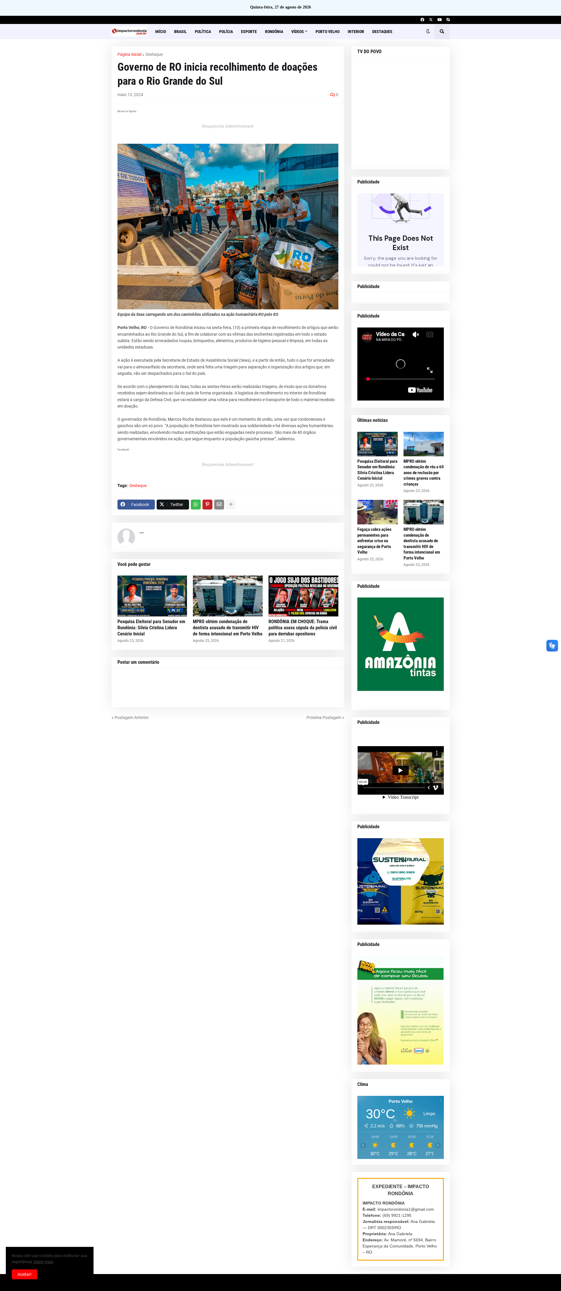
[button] (428, 31)
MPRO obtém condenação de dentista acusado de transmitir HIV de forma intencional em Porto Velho (227, 628)
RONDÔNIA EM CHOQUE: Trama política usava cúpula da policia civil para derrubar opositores (303, 628)
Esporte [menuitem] (249, 31)
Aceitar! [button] (25, 1274)
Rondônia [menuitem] (274, 31)
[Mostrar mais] (231, 505)
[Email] (219, 505)
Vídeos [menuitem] (297, 31)
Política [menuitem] (203, 31)
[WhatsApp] (196, 505)
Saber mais (43, 1261)
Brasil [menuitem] (180, 31)
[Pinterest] (207, 505)
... (141, 531)
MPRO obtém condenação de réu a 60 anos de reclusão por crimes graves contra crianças (424, 473)
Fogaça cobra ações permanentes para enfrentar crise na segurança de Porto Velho (374, 541)
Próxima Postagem (324, 717)
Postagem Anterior (132, 717)
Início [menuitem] (160, 31)
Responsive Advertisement (228, 126)
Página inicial (129, 54)
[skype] (448, 20)
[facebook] (422, 20)
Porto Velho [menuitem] (328, 31)
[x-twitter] (431, 20)
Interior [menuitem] (356, 31)
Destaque (154, 54)
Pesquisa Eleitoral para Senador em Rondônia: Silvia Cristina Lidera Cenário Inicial (151, 628)
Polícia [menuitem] (226, 31)
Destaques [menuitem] (382, 31)
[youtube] (439, 20)
